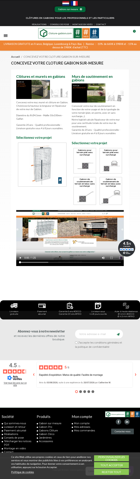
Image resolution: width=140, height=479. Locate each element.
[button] (70, 9)
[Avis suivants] (135, 374)
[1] (118, 334)
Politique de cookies (22, 472)
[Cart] (133, 33)
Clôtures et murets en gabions (40, 76)
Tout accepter (111, 465)
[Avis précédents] (33, 374)
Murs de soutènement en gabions (92, 78)
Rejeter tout (111, 472)
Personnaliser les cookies (111, 458)
